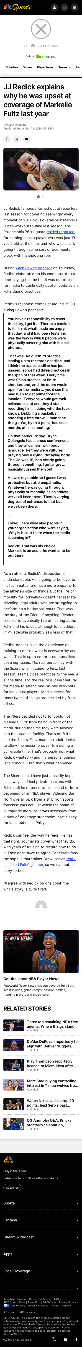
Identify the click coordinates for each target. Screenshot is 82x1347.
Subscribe (12, 1187)
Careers (21, 1299)
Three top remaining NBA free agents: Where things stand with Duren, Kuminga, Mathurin (52, 1024)
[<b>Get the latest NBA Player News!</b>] (41, 951)
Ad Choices (49, 1302)
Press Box (34, 1302)
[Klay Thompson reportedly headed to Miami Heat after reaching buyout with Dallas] (13, 1065)
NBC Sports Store (14, 1302)
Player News (45, 67)
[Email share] (26, 139)
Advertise (9, 1299)
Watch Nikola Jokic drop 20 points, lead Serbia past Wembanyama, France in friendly (50, 1102)
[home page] (17, 7)
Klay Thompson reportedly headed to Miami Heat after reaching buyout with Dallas (51, 1063)
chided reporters (61, 231)
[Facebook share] (7, 139)
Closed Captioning (40, 1299)
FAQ (56, 1299)
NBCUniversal (27, 1312)
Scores (27, 67)
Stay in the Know (15, 1171)
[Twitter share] (16, 139)
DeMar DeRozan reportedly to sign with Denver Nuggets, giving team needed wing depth (52, 1043)
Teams (63, 67)
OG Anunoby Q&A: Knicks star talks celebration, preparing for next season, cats (49, 1122)
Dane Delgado (16, 125)
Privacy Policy (67, 1302)
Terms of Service (61, 1305)
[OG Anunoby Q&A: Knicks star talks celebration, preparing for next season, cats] (13, 1124)
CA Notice (42, 1305)
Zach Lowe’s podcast (34, 268)
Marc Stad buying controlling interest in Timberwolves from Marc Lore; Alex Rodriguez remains (52, 1083)
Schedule (12, 67)
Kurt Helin (33, 1030)
